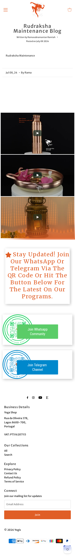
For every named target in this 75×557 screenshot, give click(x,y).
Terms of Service (14, 481)
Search (8, 454)
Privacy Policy (12, 469)
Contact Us (10, 473)
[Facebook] (27, 397)
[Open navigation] (5, 9)
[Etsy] (47, 397)
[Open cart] (69, 9)
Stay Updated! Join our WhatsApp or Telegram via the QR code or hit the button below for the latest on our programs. (39, 275)
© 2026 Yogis (12, 529)
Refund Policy (12, 477)
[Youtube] (40, 397)
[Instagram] (33, 397)
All (5, 450)
